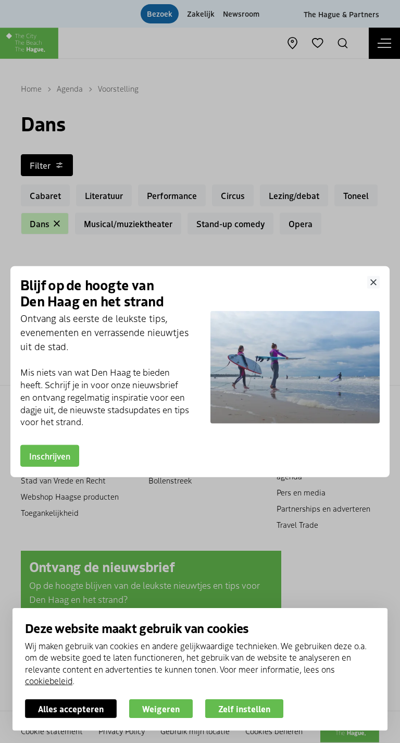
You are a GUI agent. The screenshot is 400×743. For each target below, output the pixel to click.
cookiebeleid (48, 680)
